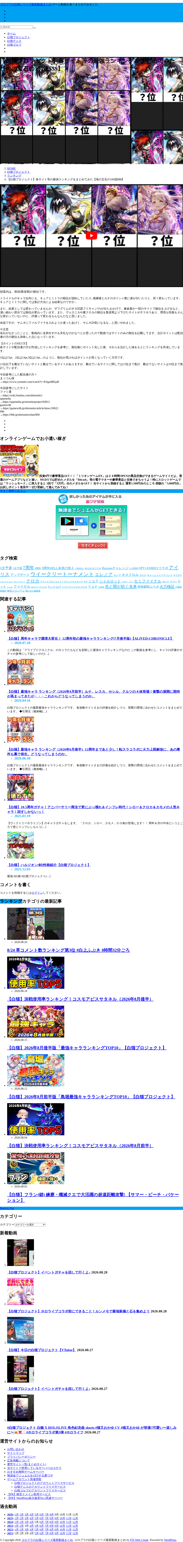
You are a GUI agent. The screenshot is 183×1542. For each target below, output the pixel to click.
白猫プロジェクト (18, 37)
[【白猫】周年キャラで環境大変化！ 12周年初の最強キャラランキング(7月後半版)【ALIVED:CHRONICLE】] (20, 631)
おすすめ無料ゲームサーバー (25, 1471)
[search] (34, 27)
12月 (75, 1518)
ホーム (11, 33)
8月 (52, 1514)
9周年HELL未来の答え (58, 568)
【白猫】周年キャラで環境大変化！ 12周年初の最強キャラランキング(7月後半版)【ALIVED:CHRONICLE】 (90, 638)
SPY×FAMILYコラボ (153, 568)
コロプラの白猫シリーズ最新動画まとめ (47, 1539)
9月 (57, 1518)
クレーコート (19, 582)
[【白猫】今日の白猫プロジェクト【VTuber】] (20, 1342)
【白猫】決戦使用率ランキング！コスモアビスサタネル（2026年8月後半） (80, 999)
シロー (125, 581)
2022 (10, 1529)
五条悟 (101, 587)
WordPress (170, 1539)
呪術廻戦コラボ (148, 586)
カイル (142, 575)
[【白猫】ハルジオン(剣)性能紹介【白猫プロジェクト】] (20, 857)
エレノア (104, 574)
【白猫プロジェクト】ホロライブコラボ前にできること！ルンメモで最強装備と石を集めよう (78, 1311)
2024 (10, 1522)
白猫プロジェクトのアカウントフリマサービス (44, 1483)
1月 (16, 1514)
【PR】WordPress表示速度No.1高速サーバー (35, 1498)
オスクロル (130, 575)
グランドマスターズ (73, 581)
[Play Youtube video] (91, 235)
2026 (10, 1514)
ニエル (10, 587)
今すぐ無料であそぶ (13, 490)
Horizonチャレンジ (115, 568)
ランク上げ (54, 586)
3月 (26, 1514)
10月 (62, 1518)
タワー (173, 581)
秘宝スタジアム (16, 591)
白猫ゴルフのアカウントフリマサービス (40, 1490)
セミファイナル (148, 581)
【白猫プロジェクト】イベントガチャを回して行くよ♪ (48, 1272)
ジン (131, 581)
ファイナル (21, 586)
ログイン (37, 892)
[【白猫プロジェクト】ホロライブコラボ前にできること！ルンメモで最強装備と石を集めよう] (20, 1303)
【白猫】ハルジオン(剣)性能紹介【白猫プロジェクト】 (49, 865)
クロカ (32, 580)
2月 (21, 1514)
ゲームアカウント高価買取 (24, 1479)
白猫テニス (14, 40)
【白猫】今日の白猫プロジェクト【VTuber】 (41, 1350)
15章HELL (79, 569)
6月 (41, 1514)
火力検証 (167, 586)
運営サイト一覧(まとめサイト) (26, 1464)
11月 (69, 1518)
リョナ (93, 586)
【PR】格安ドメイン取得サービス (29, 1494)
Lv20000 (133, 568)
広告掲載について (18, 1460)
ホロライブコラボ (39, 587)
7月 (46, 1514)
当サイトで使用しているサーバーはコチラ (34, 1468)
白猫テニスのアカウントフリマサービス (40, 1486)
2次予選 (17, 568)
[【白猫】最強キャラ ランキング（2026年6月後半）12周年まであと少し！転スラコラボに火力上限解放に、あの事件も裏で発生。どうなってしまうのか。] (20, 742)
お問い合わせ (15, 1449)
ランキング (14, 85)
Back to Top (7, 1208)
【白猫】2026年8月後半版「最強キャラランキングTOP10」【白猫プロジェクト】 (87, 1047)
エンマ (117, 575)
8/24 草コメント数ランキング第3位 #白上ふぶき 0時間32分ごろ (68, 950)
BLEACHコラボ (93, 568)
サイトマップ (15, 1453)
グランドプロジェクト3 (51, 581)
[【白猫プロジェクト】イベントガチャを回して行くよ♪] (20, 1265)
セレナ (165, 581)
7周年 (28, 567)
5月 (36, 1514)
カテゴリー (7, 1224)
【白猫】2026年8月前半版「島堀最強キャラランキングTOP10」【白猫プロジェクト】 (91, 1096)
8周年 (38, 568)
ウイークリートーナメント (62, 574)
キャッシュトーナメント (160, 575)
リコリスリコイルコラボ (74, 587)
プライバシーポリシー (21, 1456)
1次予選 (6, 568)
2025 (10, 1518)
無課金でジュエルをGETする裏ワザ (30, 1475)
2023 (10, 1525)
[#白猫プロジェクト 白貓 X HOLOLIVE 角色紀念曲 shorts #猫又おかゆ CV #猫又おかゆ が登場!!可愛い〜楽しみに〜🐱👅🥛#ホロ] (20, 1420)
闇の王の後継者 (32, 591)
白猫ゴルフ (14, 44)
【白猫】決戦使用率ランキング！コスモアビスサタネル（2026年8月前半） (80, 1145)
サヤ (85, 581)
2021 (10, 1533)
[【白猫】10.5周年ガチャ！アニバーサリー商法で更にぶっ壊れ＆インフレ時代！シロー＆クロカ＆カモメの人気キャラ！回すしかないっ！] (20, 799)
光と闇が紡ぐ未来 (121, 586)
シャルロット (110, 581)
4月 (31, 1514)
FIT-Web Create (139, 1539)
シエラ (93, 581)
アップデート (20, 575)
